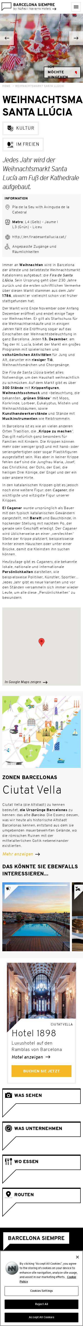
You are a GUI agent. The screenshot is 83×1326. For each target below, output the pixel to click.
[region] (41, 1288)
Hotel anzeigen (28, 1057)
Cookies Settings (41, 1290)
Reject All (41, 1304)
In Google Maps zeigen (23, 682)
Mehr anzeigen (18, 854)
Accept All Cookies (41, 1317)
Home (6, 86)
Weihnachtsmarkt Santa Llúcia (39, 86)
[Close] (77, 1257)
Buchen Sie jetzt (41, 1071)
